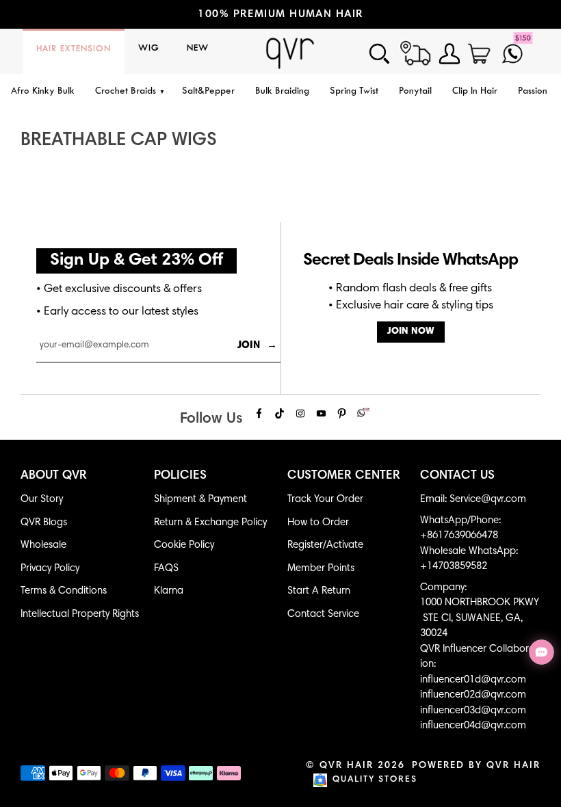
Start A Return (318, 591)
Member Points (320, 569)
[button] (128, 92)
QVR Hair (346, 766)
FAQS (166, 569)
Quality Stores (374, 780)
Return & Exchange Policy (210, 523)
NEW (198, 48)
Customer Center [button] (343, 476)
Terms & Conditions (64, 591)
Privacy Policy (50, 569)
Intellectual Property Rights (80, 614)
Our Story (42, 499)
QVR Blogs (44, 523)
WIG (148, 48)
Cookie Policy (184, 545)
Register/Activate (325, 545)
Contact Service (323, 614)
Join (257, 346)
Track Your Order (325, 499)
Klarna (168, 591)
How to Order (318, 523)
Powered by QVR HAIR (476, 766)
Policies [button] (180, 476)
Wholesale (43, 545)
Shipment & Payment (200, 499)
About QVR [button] (54, 476)
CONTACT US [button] (457, 476)
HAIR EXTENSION (73, 49)
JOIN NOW (410, 331)
